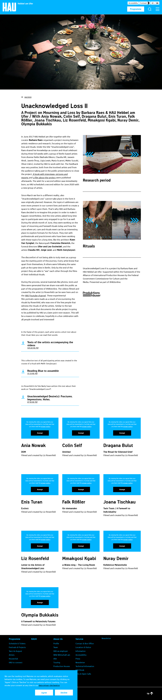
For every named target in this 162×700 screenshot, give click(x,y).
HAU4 (34, 639)
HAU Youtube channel (35, 295)
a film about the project (44, 177)
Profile (56, 643)
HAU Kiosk (80, 670)
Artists (11, 655)
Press (78, 659)
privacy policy (45, 426)
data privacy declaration (49, 685)
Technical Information (85, 666)
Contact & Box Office (85, 643)
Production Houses (61, 666)
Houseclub (13, 659)
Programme (135, 9)
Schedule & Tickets (17, 643)
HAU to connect (15, 662)
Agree (44, 693)
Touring (56, 662)
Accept (40, 433)
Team (55, 647)
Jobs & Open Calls (83, 674)
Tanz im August (15, 651)
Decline (64, 693)
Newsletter (80, 662)
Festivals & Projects (17, 647)
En (157, 3)
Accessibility (133, 3)
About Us (58, 639)
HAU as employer (60, 651)
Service (79, 639)
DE (153, 3)
